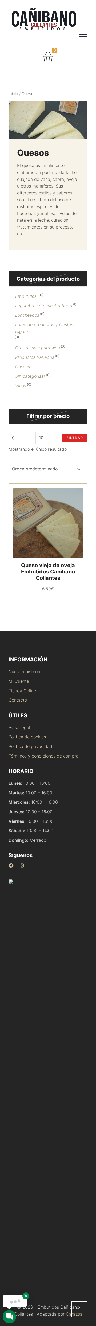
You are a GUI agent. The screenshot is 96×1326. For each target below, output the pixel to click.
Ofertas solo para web (37, 347)
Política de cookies (27, 736)
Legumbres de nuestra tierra (43, 305)
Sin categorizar (30, 376)
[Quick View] (61, 523)
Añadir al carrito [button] (35, 523)
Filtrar (74, 438)
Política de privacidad (30, 746)
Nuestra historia (24, 671)
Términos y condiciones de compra (43, 756)
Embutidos (26, 296)
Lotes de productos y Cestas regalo (44, 328)
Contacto (18, 700)
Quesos (22, 366)
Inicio (13, 93)
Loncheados (27, 315)
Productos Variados (34, 357)
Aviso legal (19, 727)
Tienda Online (22, 690)
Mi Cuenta (19, 681)
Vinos (20, 385)
